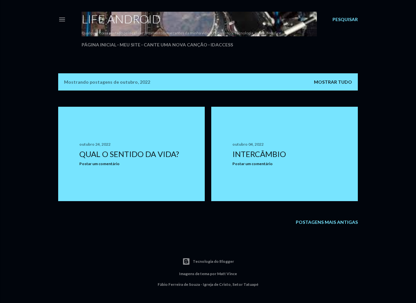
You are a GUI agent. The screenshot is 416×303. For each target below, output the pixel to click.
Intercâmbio (259, 154)
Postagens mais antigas (327, 222)
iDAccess (222, 44)
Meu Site (130, 44)
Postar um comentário (99, 163)
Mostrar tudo (333, 82)
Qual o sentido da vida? (129, 154)
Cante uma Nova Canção (175, 44)
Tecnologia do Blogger (213, 261)
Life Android (121, 19)
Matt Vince (227, 273)
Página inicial (99, 44)
